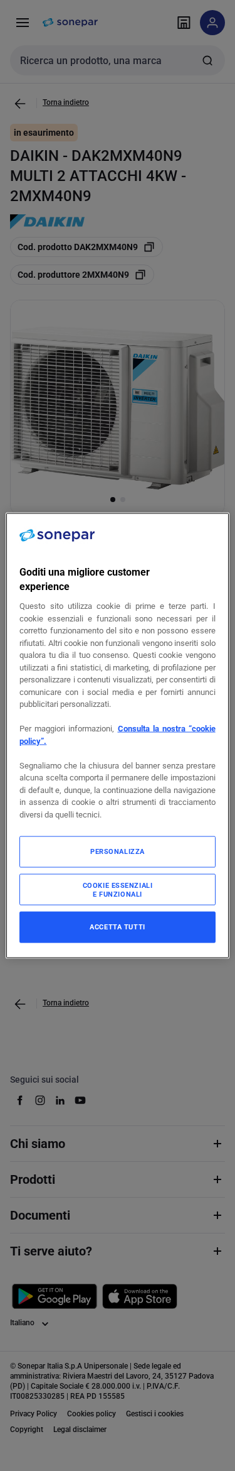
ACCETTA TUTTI (117, 926)
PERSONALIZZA (117, 851)
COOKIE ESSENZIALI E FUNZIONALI (118, 890)
